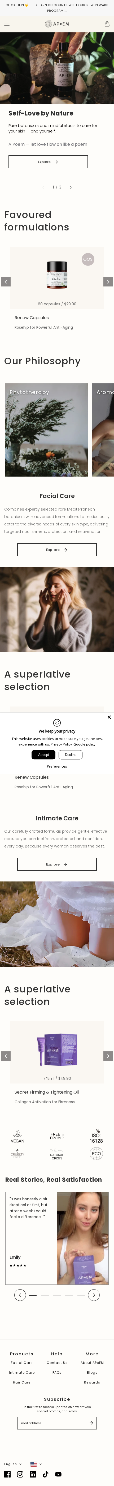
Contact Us (57, 1362)
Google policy (84, 744)
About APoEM (92, 1362)
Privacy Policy (61, 744)
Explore (44, 161)
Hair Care (21, 1382)
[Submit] (91, 1423)
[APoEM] (57, 24)
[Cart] (107, 24)
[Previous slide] (43, 187)
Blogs (92, 1372)
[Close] (109, 717)
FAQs (57, 1372)
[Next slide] (70, 187)
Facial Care (22, 1362)
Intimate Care (22, 1372)
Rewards (92, 1382)
